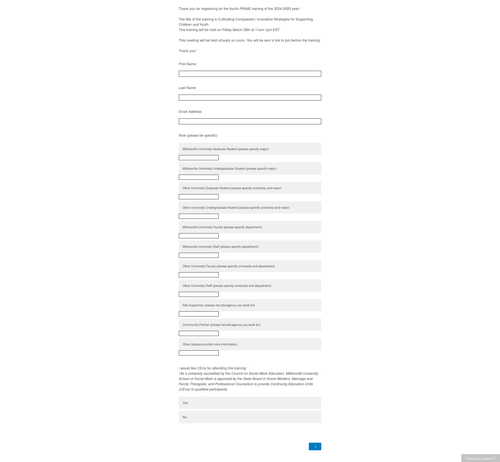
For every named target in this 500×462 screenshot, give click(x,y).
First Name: (188, 63)
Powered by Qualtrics (479, 458)
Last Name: (188, 87)
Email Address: (190, 111)
